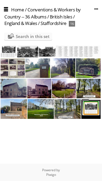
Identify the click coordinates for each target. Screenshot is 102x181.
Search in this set (33, 36)
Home (17, 10)
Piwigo (51, 174)
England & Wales (20, 23)
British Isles (61, 17)
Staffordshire (54, 23)
